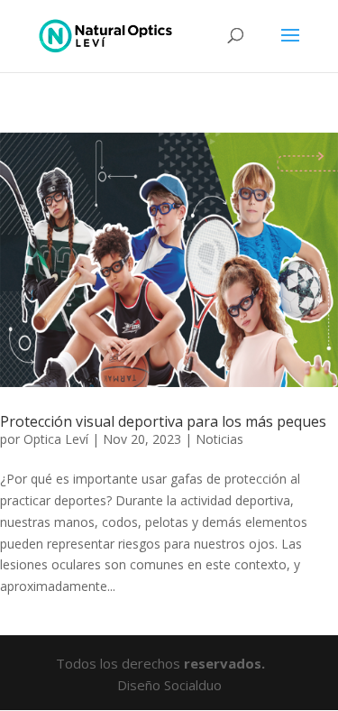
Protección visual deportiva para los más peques (163, 421)
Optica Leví (55, 439)
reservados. (226, 663)
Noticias (219, 439)
